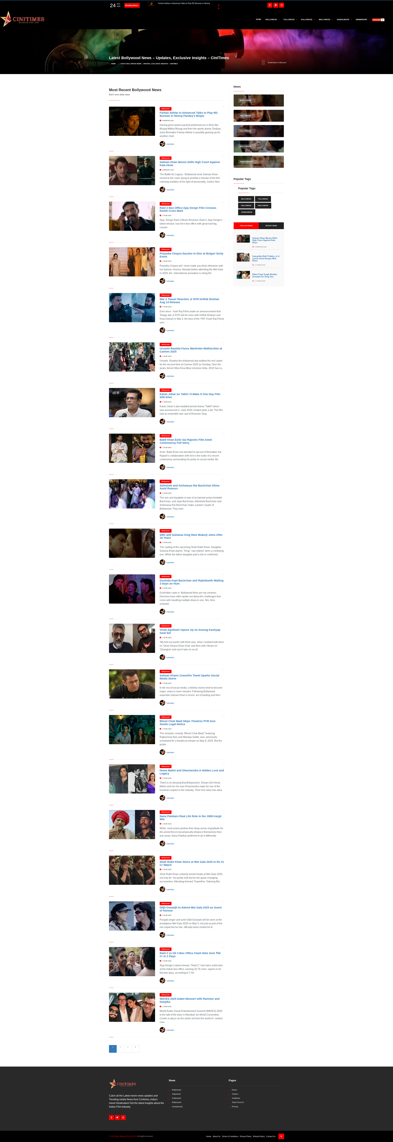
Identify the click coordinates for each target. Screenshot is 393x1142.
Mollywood (263, 205)
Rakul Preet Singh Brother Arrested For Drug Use (264, 275)
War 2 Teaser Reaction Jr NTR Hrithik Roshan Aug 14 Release (189, 301)
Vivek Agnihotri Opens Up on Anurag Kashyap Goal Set (190, 631)
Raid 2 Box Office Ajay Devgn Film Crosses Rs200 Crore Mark (188, 209)
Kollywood (246, 205)
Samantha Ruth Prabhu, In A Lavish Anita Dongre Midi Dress (265, 258)
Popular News (246, 225)
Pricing (235, 1107)
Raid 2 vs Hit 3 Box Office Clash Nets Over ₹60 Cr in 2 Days (190, 955)
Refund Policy (259, 1136)
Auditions (236, 1098)
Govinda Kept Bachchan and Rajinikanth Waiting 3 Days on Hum (192, 582)
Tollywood (263, 199)
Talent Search (238, 1102)
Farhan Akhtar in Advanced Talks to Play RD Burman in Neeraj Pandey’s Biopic (189, 114)
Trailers (235, 1094)
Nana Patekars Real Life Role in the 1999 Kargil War (190, 818)
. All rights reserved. (131, 1136)
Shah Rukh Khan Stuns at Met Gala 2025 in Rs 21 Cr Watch (192, 863)
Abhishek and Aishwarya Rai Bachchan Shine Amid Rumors (190, 487)
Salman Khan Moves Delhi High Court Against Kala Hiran (264, 240)
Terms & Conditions (230, 1136)
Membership (361, 19)
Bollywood (165, 109)
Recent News (271, 225)
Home (258, 19)
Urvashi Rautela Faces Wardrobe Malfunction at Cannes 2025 (191, 350)
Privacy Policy (245, 1136)
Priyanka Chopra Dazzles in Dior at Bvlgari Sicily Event (191, 255)
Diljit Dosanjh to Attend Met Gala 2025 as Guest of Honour (191, 909)
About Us (216, 1136)
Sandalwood (246, 212)
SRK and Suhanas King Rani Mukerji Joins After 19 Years (191, 536)
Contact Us (270, 1136)
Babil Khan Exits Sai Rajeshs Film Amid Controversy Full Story (186, 441)
